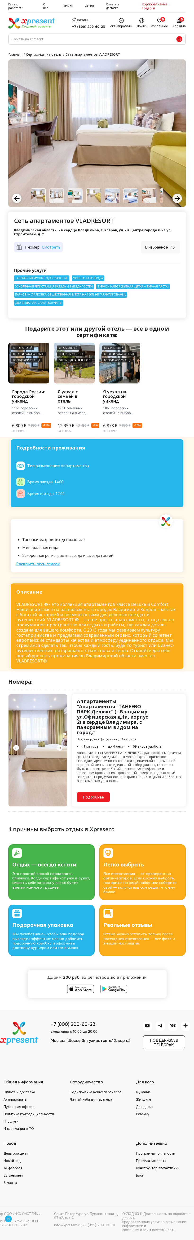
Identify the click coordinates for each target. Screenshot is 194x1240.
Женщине (143, 1099)
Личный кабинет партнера (91, 1099)
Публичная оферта (19, 1107)
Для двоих (144, 1107)
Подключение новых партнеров (96, 1092)
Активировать (15, 1099)
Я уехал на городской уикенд (114, 397)
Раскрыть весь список (38, 564)
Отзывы (67, 6)
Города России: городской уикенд (28, 397)
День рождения (17, 1153)
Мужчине (143, 1092)
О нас (45, 6)
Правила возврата (151, 1161)
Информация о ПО (19, 1129)
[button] (177, 198)
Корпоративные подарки (155, 6)
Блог (140, 1175)
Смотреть (51, 247)
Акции (89, 6)
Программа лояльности (155, 1153)
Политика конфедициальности (29, 1114)
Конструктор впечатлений (157, 1168)
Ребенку (142, 1114)
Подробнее (93, 797)
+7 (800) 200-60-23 (88, 26)
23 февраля (13, 1175)
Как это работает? (15, 6)
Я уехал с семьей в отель (68, 397)
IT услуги (11, 1121)
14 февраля (13, 1168)
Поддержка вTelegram (164, 1042)
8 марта (10, 1183)
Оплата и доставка (112, 6)
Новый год (12, 1161)
